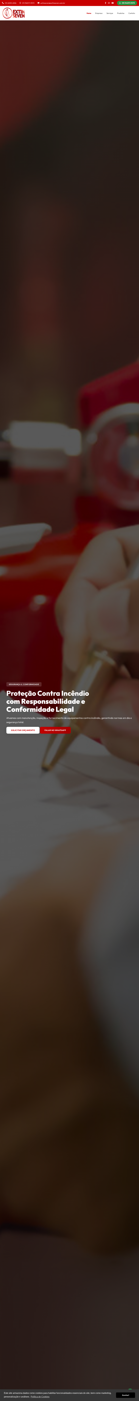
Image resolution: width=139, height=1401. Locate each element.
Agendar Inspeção (45, 724)
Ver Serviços (18, 724)
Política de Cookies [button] (40, 1397)
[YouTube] (113, 3)
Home (89, 13)
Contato (131, 13)
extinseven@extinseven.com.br (52, 3)
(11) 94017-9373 (28, 3)
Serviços (110, 13)
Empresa (98, 13)
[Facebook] (105, 3)
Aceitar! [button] (125, 1395)
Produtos (120, 13)
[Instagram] (109, 3)
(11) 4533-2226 (10, 3)
